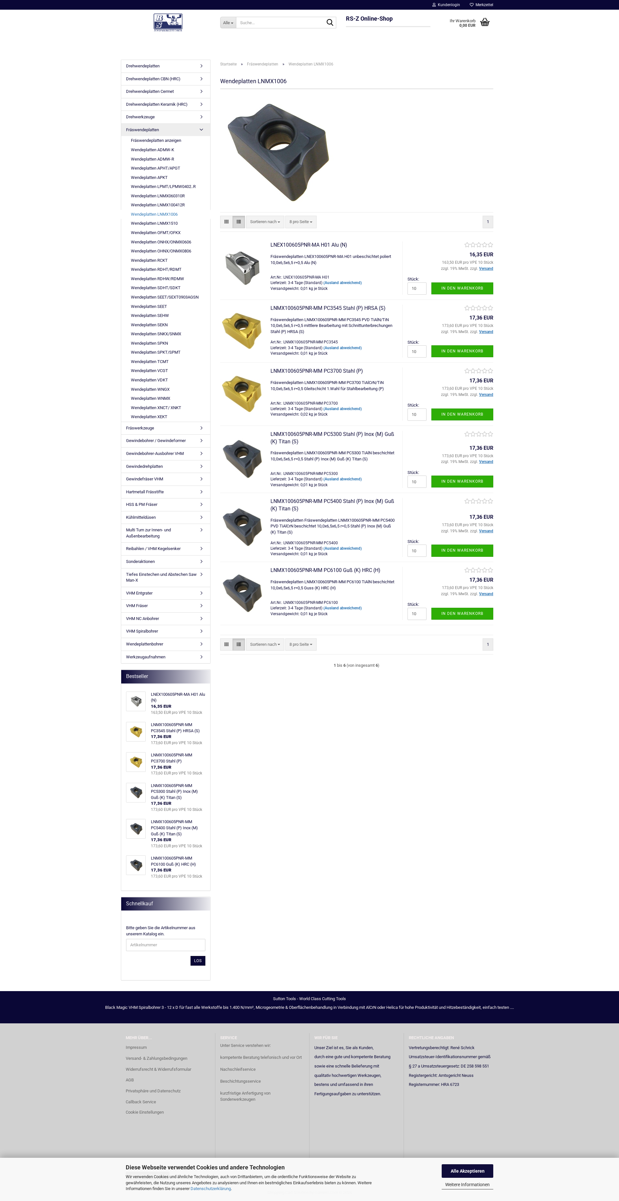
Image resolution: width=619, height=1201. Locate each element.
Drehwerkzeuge (140, 116)
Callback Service (141, 1101)
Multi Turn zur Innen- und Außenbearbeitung (148, 532)
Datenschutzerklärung (211, 1188)
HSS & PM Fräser (141, 504)
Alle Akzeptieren (468, 1171)
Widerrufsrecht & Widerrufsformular (158, 1069)
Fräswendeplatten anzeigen (156, 140)
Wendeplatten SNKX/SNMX (156, 333)
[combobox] (265, 222)
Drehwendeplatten (143, 66)
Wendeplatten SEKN (149, 324)
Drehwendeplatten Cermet (150, 91)
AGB (130, 1080)
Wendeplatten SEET (149, 306)
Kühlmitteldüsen (141, 517)
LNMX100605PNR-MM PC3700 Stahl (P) (316, 371)
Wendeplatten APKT (149, 177)
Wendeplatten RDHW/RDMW (157, 278)
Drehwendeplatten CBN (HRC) (153, 78)
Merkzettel (483, 5)
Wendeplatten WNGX (150, 389)
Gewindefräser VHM (144, 479)
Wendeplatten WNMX (150, 398)
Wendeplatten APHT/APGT (155, 168)
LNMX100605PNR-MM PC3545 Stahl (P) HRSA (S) (328, 308)
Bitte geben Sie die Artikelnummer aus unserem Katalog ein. (160, 930)
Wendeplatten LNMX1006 (154, 214)
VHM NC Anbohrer (142, 618)
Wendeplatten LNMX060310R (158, 195)
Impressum (136, 1047)
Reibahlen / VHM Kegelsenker (153, 548)
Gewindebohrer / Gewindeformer (156, 440)
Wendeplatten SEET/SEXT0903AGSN (165, 297)
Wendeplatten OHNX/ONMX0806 (161, 251)
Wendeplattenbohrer (144, 644)
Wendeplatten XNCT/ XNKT (156, 407)
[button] (226, 222)
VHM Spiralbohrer (142, 631)
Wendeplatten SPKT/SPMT (156, 352)
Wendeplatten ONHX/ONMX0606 (161, 242)
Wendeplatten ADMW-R (152, 159)
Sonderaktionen (140, 561)
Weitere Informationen (467, 1184)
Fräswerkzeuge (140, 428)
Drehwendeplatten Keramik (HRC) (157, 104)
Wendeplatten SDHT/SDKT (156, 287)
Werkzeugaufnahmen (145, 657)
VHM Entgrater (139, 593)
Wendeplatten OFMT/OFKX (156, 232)
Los (198, 961)
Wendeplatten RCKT (149, 260)
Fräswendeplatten (142, 129)
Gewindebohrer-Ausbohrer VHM (155, 453)
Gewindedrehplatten (144, 466)
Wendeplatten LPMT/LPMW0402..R (163, 186)
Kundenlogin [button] (448, 5)
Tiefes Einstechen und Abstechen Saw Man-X (161, 577)
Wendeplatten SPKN (149, 343)
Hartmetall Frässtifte (145, 491)
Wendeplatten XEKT (149, 416)
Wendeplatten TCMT (150, 361)
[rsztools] (168, 22)
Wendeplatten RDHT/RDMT (156, 269)
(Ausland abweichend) (342, 283)
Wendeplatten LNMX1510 (154, 223)
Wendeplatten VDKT (149, 380)
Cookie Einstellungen (145, 1112)
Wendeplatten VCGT (149, 370)
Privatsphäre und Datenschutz (153, 1090)
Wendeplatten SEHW (150, 315)
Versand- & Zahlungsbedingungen (156, 1058)
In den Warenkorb (462, 288)
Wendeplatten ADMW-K (152, 149)
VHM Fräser (137, 605)
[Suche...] (330, 23)
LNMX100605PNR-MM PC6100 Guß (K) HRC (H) (325, 570)
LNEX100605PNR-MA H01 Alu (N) (308, 245)
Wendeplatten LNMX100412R (158, 204)
